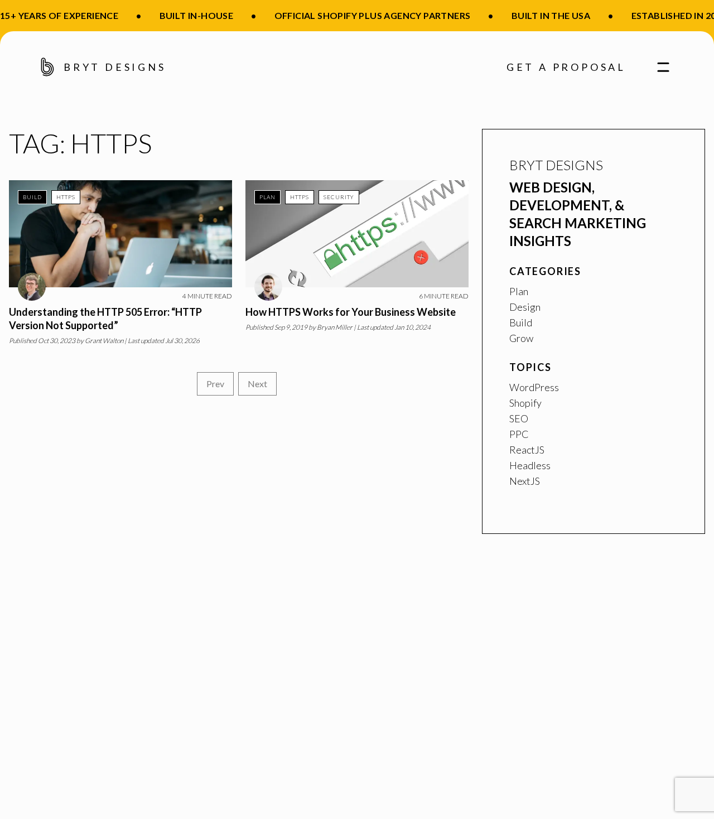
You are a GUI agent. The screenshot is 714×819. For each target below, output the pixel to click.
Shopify (525, 403)
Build (32, 197)
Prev (215, 383)
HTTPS (65, 197)
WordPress (534, 387)
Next (257, 383)
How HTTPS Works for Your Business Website (350, 312)
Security (339, 197)
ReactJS (526, 450)
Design (525, 307)
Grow (521, 338)
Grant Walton (104, 340)
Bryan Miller (335, 327)
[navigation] (658, 67)
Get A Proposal (566, 67)
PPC (519, 434)
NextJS (524, 481)
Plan (267, 197)
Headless (530, 465)
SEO (518, 418)
